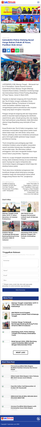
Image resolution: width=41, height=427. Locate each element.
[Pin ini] (13, 50)
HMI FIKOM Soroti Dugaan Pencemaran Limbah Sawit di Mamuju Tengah (25, 314)
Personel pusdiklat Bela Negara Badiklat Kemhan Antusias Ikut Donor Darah (24, 367)
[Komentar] (21, 50)
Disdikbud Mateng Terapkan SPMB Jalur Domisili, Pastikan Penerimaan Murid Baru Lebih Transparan (10, 186)
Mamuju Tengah (13, 47)
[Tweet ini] (8, 50)
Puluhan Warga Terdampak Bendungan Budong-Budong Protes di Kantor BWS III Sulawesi (10, 236)
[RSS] (38, 419)
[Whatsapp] (17, 50)
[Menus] (38, 2)
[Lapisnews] (8, 2)
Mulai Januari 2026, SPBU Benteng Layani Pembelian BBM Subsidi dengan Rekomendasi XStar (24, 343)
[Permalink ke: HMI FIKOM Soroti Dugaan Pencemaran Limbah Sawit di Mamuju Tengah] (30, 207)
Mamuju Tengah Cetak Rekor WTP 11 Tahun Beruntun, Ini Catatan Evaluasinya (24, 304)
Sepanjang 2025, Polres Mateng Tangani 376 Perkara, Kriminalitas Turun (23, 333)
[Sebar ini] (4, 50)
